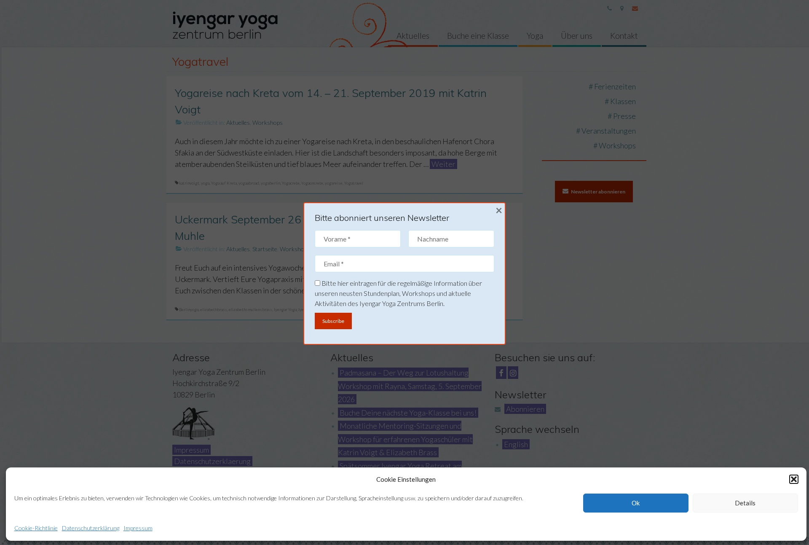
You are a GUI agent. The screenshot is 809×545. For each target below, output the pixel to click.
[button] (794, 479)
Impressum (138, 528)
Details (745, 503)
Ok (636, 503)
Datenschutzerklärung (90, 528)
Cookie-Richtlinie (36, 528)
